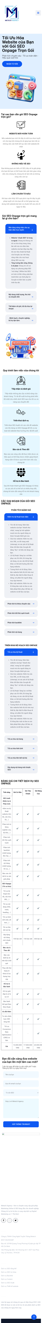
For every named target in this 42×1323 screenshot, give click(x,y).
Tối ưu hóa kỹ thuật (15, 652)
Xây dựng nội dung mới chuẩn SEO (19, 768)
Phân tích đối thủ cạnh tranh (18, 613)
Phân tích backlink (15, 623)
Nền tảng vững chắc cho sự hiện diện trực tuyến (19, 228)
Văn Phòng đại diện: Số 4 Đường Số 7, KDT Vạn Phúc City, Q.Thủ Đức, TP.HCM (20, 1251)
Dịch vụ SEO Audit (7, 1283)
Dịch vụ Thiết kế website (9, 1286)
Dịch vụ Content (6, 1279)
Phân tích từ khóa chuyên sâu (19, 604)
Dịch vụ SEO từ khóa (8, 1272)
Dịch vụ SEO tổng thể (8, 1268)
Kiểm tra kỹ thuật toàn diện (18, 517)
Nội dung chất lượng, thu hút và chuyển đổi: (19, 295)
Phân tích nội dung (15, 632)
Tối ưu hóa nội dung (15, 739)
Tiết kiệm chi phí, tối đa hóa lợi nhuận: (20, 307)
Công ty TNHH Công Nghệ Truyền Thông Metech (18, 1236)
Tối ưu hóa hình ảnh (15, 748)
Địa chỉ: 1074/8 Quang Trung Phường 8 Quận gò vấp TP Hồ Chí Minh (21, 1245)
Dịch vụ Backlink (7, 1276)
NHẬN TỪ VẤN (12, 64)
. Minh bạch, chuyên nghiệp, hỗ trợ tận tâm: (19, 319)
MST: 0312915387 (7, 1240)
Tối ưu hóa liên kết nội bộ (17, 758)
